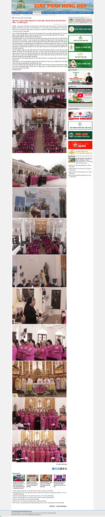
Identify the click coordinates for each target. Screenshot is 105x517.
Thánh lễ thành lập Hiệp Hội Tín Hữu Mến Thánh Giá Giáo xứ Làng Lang (30, 497)
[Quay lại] (52, 506)
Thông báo (29, 12)
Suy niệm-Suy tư (73, 12)
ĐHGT (43, 12)
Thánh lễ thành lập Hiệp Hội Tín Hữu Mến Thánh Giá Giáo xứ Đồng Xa (30, 491)
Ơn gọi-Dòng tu (63, 12)
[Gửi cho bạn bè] (58, 469)
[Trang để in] (61, 469)
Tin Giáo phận (26, 14)
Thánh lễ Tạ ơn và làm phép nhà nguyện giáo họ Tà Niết (26, 501)
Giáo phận (23, 12)
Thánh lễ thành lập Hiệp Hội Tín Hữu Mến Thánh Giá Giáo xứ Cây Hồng (30, 495)
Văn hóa (89, 12)
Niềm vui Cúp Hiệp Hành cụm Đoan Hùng (23, 499)
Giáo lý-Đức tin (49, 12)
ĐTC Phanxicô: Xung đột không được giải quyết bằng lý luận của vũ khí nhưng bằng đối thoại (35, 502)
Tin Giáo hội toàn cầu (45, 14)
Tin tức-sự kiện (37, 12)
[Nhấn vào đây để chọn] (61, 506)
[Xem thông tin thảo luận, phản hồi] (66, 469)
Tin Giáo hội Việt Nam (35, 14)
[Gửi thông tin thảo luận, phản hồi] (63, 469)
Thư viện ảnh (73, 70)
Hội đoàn (57, 12)
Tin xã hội (53, 14)
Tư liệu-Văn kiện (82, 12)
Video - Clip (73, 86)
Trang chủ (17, 12)
